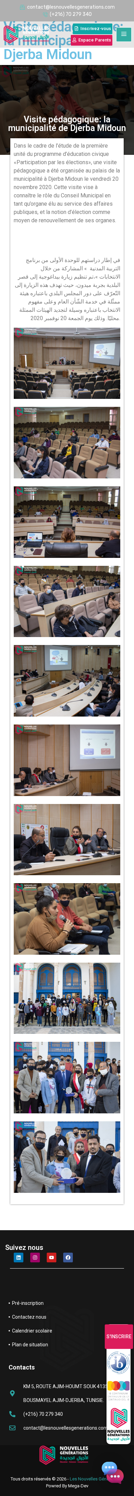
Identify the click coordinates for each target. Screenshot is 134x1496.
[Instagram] (35, 1257)
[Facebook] (68, 1257)
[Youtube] (51, 1257)
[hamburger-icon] (124, 34)
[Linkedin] (18, 1257)
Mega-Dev (78, 1485)
